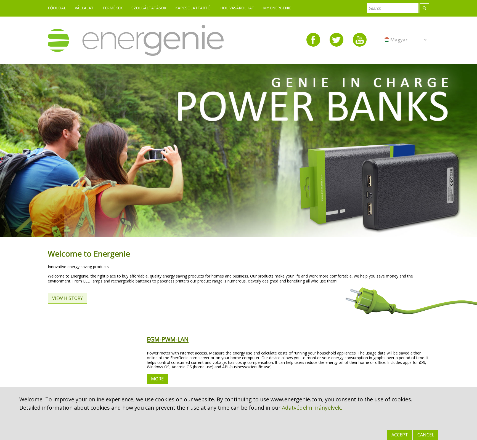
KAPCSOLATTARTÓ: (193, 7)
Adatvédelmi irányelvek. (312, 407)
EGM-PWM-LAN (168, 339)
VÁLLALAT (84, 7)
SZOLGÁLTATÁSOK (148, 7)
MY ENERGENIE (277, 7)
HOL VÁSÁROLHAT (237, 7)
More (157, 379)
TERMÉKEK (112, 7)
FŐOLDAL (57, 7)
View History (67, 298)
